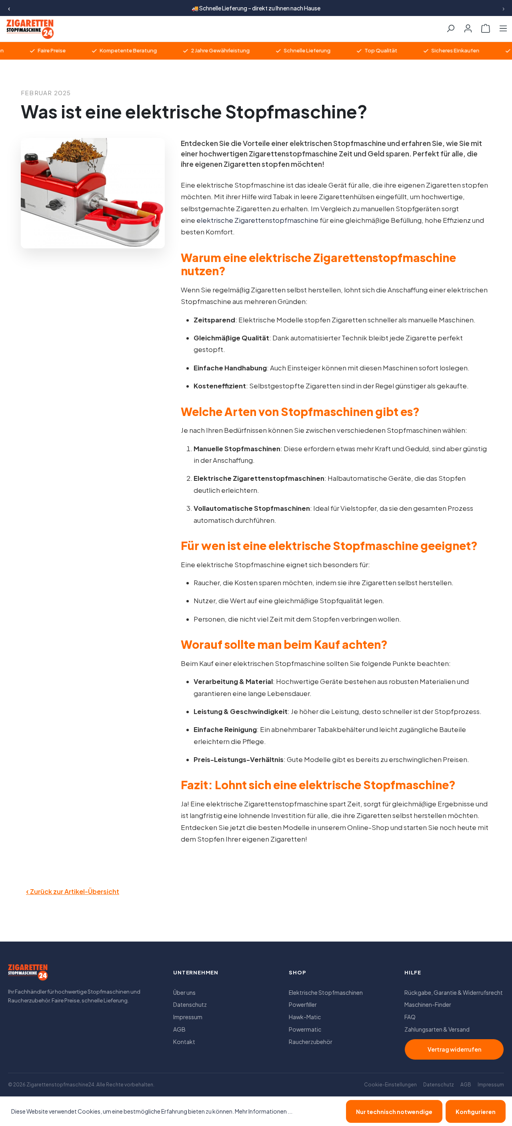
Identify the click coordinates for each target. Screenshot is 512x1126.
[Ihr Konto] (468, 26)
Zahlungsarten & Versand (437, 1029)
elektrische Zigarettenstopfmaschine (257, 220)
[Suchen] (450, 26)
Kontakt (184, 1041)
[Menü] (503, 26)
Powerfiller (303, 1004)
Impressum (187, 1016)
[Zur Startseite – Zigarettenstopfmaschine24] (26, 29)
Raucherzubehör (310, 1041)
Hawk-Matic (305, 1016)
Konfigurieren (476, 1111)
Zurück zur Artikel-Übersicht (72, 891)
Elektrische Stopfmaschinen (326, 992)
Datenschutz (190, 1004)
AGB (179, 1029)
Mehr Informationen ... (263, 1111)
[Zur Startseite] (28, 974)
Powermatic (305, 1029)
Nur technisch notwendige (394, 1111)
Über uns (184, 992)
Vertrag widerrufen (454, 1049)
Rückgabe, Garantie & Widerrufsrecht (453, 992)
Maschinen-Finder (427, 1004)
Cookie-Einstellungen (390, 1085)
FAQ (410, 1016)
